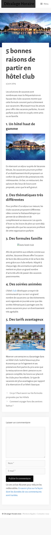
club (14, 291)
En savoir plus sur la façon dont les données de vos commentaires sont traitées (24, 492)
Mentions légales (29, 514)
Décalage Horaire (19, 4)
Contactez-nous (43, 514)
